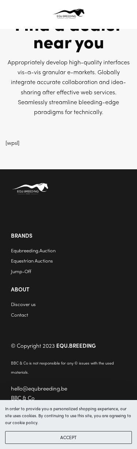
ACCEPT (68, 437)
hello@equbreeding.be (39, 388)
